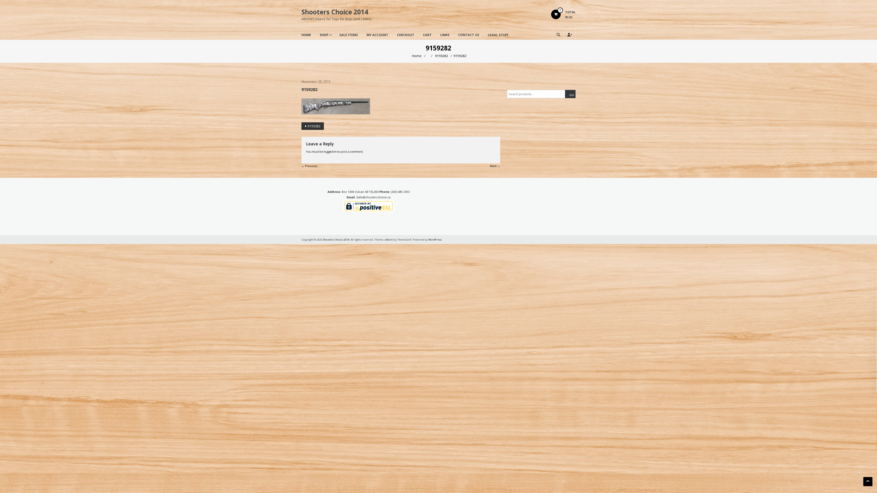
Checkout (405, 35)
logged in (330, 151)
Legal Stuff (498, 35)
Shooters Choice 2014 (334, 12)
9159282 (314, 126)
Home (306, 35)
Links (444, 35)
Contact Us (468, 35)
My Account (377, 35)
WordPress (434, 239)
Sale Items (348, 35)
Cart (427, 35)
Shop (324, 35)
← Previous (309, 166)
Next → (495, 166)
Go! (571, 95)
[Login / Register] (569, 35)
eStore (389, 239)
